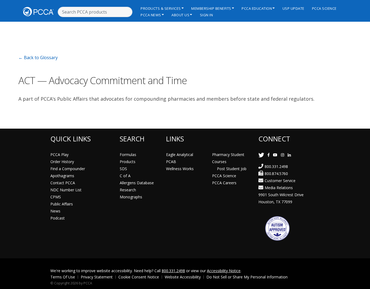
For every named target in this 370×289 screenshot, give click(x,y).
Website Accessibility (183, 277)
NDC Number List (66, 189)
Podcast (57, 218)
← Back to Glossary (38, 58)
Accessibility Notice (224, 270)
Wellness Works (180, 168)
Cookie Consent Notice (138, 277)
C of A (125, 175)
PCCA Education (257, 8)
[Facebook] (269, 154)
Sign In (206, 14)
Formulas (128, 154)
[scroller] (360, 282)
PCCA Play (59, 154)
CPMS (55, 196)
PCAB (171, 161)
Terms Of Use (62, 277)
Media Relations (279, 187)
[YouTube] (275, 154)
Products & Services (161, 8)
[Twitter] (261, 154)
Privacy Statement (97, 277)
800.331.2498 (276, 166)
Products (127, 161)
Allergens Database (137, 182)
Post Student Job (231, 168)
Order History (62, 161)
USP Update (293, 8)
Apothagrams (62, 175)
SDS (123, 168)
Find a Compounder (67, 168)
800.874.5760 (276, 173)
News (55, 211)
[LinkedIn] (289, 154)
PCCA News (151, 14)
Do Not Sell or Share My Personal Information (247, 277)
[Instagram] (282, 154)
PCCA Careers (224, 182)
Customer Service (280, 180)
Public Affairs (61, 204)
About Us (180, 14)
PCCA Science (324, 8)
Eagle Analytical (179, 154)
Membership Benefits (211, 8)
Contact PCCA (62, 182)
